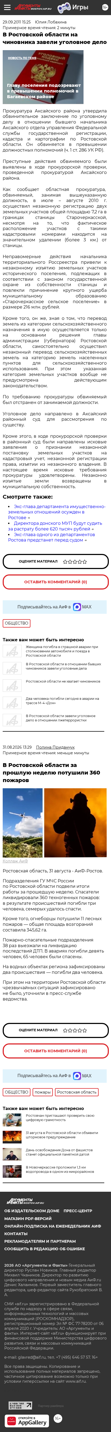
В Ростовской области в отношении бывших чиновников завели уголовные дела (63, 666)
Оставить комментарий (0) (55, 582)
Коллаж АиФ (15, 861)
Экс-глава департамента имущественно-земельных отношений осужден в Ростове (57, 512)
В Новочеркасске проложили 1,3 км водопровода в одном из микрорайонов (60, 1169)
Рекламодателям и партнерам (40, 1241)
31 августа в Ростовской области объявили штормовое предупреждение (62, 1135)
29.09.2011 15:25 (17, 22)
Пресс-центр (78, 1210)
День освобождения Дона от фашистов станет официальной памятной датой (59, 1152)
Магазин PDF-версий (28, 1218)
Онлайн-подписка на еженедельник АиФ (52, 1226)
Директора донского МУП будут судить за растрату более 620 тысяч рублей (55, 526)
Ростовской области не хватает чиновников (63, 681)
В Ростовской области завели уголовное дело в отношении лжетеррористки (60, 718)
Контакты (15, 1233)
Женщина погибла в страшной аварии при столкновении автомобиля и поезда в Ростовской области (62, 651)
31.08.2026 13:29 (17, 747)
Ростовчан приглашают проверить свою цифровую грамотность (60, 1118)
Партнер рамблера (51, 1405)
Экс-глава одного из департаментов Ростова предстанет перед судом (51, 537)
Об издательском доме (31, 1210)
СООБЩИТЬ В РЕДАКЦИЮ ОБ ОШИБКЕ (44, 1248)
